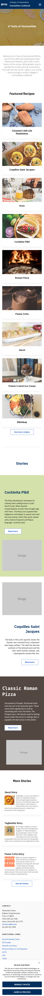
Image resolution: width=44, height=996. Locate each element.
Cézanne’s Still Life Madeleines (22, 132)
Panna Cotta (22, 313)
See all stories (22, 883)
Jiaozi (22, 350)
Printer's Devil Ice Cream (22, 386)
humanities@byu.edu (9, 924)
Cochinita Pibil (22, 241)
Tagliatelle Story (13, 823)
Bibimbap (22, 422)
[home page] (4, 4)
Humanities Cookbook (20, 5)
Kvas (22, 205)
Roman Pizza (22, 277)
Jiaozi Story (11, 792)
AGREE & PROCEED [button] (22, 992)
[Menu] (40, 4)
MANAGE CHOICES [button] (22, 984)
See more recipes (22, 432)
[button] (39, 962)
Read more (13, 531)
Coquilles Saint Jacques (22, 169)
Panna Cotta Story (14, 854)
